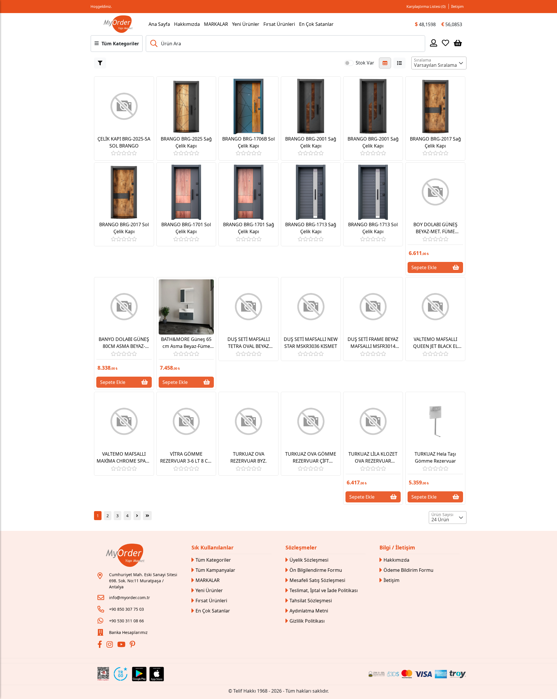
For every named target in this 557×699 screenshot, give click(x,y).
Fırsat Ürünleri (279, 24)
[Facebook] (100, 645)
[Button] (100, 63)
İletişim (457, 6)
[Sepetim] (458, 43)
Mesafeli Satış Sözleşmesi (317, 580)
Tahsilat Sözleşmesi (311, 600)
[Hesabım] (433, 43)
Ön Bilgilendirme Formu (316, 570)
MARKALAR (216, 24)
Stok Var (365, 63)
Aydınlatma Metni (309, 611)
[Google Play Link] (139, 674)
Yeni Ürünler (245, 24)
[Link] (118, 24)
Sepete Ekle (424, 267)
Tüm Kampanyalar (215, 570)
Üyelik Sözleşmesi (309, 560)
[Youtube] (122, 645)
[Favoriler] (445, 43)
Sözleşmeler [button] (301, 547)
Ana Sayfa (159, 24)
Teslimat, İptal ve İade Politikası (324, 590)
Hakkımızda (187, 24)
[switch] (349, 63)
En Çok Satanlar (316, 24)
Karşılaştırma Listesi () (426, 6)
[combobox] (438, 63)
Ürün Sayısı (442, 514)
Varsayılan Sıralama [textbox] (435, 65)
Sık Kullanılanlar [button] (212, 547)
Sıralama (422, 60)
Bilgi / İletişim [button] (397, 547)
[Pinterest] (133, 645)
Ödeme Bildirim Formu (408, 570)
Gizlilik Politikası (307, 621)
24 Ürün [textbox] (440, 519)
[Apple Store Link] (156, 674)
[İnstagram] (110, 645)
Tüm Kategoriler (213, 560)
